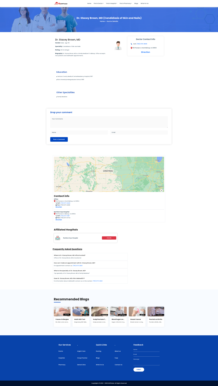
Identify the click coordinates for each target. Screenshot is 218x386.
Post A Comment (59, 139)
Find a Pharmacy (125, 3)
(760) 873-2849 (141, 44)
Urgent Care (81, 351)
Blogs (136, 3)
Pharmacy (62, 365)
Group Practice (82, 358)
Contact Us (118, 365)
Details (109, 238)
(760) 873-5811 (65, 216)
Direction (145, 52)
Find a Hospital (111, 3)
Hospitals (62, 358)
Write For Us (100, 365)
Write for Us (145, 3)
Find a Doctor (98, 3)
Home (89, 3)
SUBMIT (139, 369)
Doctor (61, 351)
